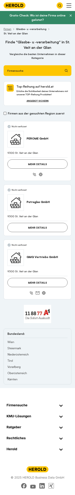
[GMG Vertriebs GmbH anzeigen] (15, 257)
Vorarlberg (14, 367)
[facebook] (24, 486)
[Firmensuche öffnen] (60, 5)
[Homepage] (14, 5)
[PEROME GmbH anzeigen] (15, 139)
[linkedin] (42, 486)
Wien (10, 342)
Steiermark (14, 348)
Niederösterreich (18, 354)
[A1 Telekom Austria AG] (37, 314)
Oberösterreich (17, 373)
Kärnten (12, 379)
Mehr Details (37, 164)
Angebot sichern (38, 100)
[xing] (51, 486)
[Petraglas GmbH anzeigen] (15, 202)
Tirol (10, 360)
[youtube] (33, 486)
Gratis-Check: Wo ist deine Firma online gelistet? (37, 18)
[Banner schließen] (70, 15)
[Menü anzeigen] (68, 5)
